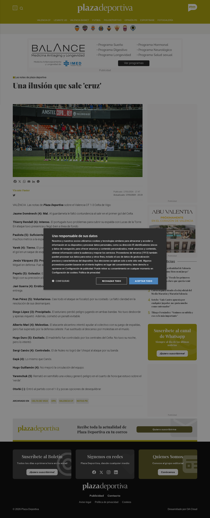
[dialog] (105, 259)
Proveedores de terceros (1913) (132, 252)
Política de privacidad (89, 272)
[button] (60, 281)
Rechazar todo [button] (111, 280)
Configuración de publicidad (79, 268)
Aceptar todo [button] (143, 280)
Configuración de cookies (65, 272)
